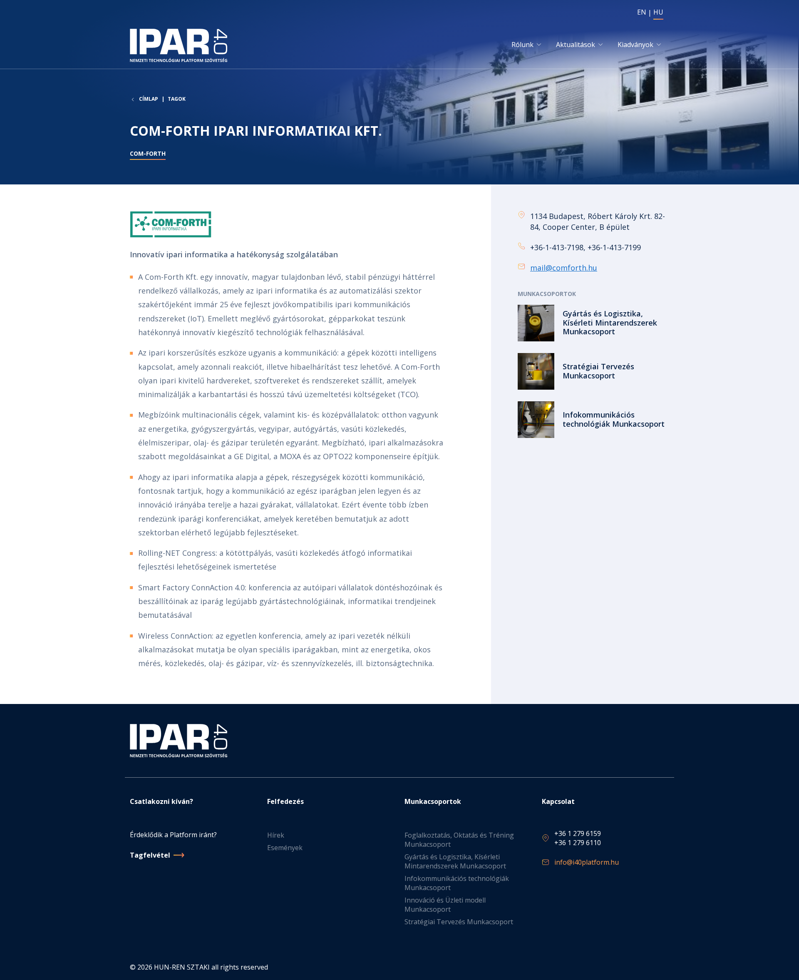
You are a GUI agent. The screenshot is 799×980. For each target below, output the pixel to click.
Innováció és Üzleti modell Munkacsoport (445, 904)
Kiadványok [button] (635, 44)
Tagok (177, 98)
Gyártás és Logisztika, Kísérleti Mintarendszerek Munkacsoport (455, 861)
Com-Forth (148, 153)
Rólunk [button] (522, 44)
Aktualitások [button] (575, 44)
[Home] (180, 45)
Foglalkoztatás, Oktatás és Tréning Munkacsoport (459, 840)
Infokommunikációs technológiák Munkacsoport (456, 883)
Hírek (275, 835)
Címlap (148, 99)
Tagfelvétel (150, 855)
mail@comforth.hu (563, 268)
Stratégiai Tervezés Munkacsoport (458, 921)
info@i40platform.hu (586, 862)
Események (285, 847)
